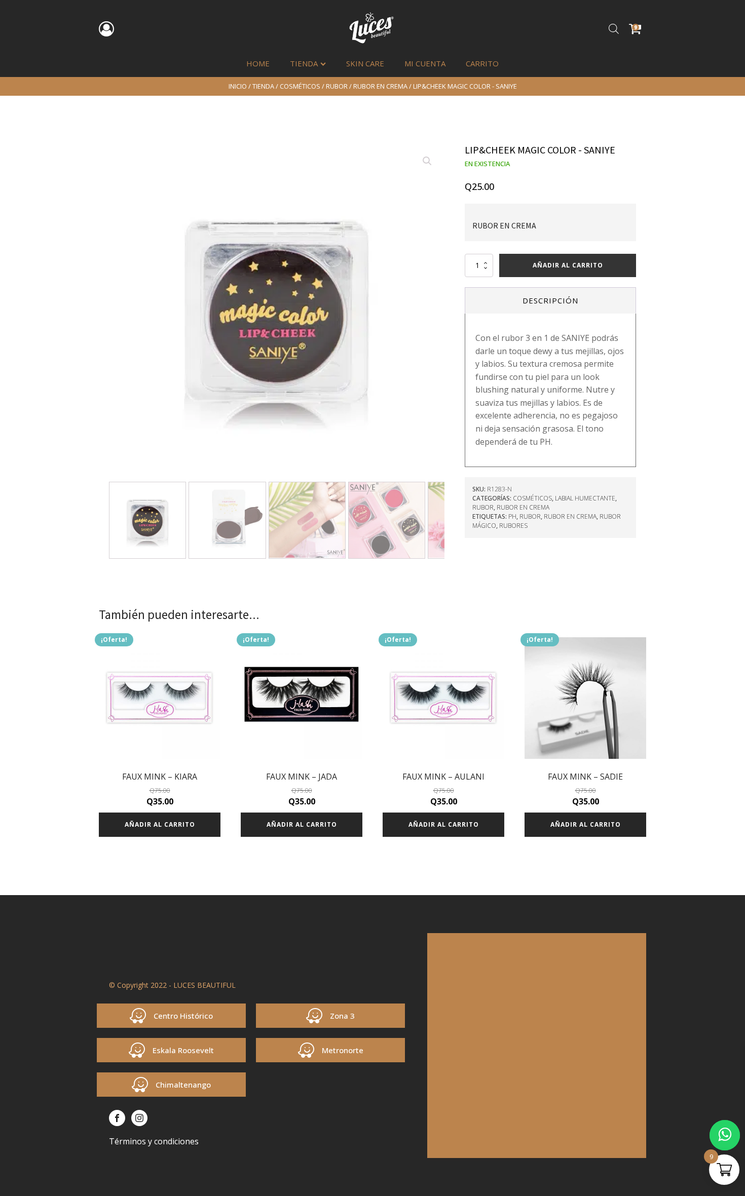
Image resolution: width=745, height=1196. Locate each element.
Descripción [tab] (550, 300)
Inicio (238, 86)
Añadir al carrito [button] (160, 824)
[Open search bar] (614, 28)
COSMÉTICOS (300, 86)
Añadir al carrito (568, 265)
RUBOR (337, 86)
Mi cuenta (424, 63)
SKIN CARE (365, 63)
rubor (530, 516)
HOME (258, 63)
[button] (427, 161)
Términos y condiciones (154, 1141)
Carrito (482, 63)
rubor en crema (570, 516)
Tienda (304, 63)
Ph (512, 516)
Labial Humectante (585, 498)
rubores (513, 525)
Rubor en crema (380, 86)
